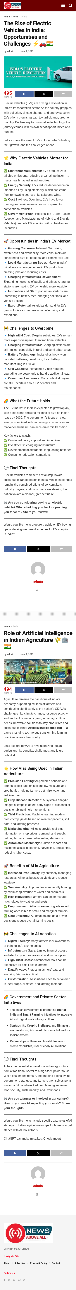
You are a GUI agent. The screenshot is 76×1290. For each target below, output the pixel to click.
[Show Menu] (63, 5)
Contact (56, 1263)
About (7, 1263)
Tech (15, 626)
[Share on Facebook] (24, 94)
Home (7, 16)
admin (10, 51)
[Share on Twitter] (43, 94)
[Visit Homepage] (12, 5)
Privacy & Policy (38, 1263)
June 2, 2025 (26, 51)
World (24, 16)
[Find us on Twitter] (9, 1280)
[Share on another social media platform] (63, 94)
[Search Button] (70, 5)
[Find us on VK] (19, 1280)
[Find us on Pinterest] (14, 1280)
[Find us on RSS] (24, 1280)
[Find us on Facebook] (4, 1280)
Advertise (20, 1263)
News (15, 16)
